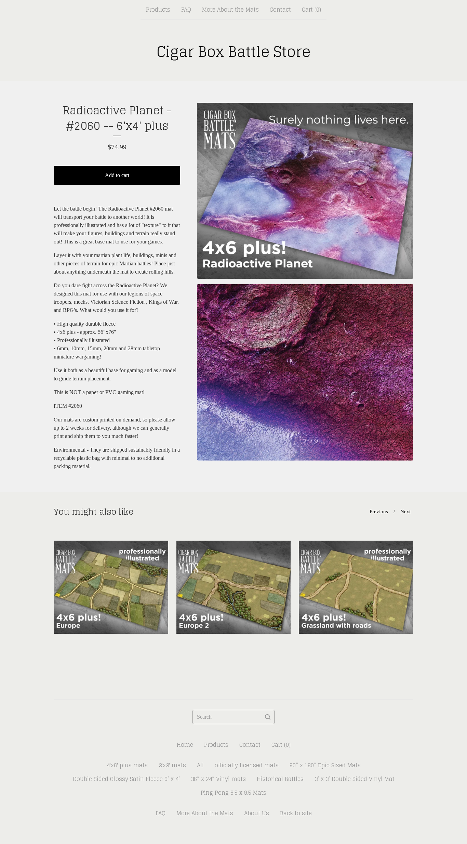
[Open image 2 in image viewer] (305, 372)
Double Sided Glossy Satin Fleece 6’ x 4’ (126, 779)
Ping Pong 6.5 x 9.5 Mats (233, 792)
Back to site (296, 813)
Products (158, 9)
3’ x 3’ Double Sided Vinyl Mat (355, 779)
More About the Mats (230, 9)
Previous (379, 511)
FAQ (186, 9)
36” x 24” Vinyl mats (218, 779)
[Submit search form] (268, 717)
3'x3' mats (172, 765)
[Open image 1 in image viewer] (305, 191)
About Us (256, 813)
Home (185, 744)
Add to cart (117, 175)
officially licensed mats (247, 765)
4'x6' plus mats (127, 765)
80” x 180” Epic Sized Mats (325, 765)
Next (405, 511)
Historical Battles (280, 779)
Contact (280, 9)
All (200, 765)
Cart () (311, 9)
